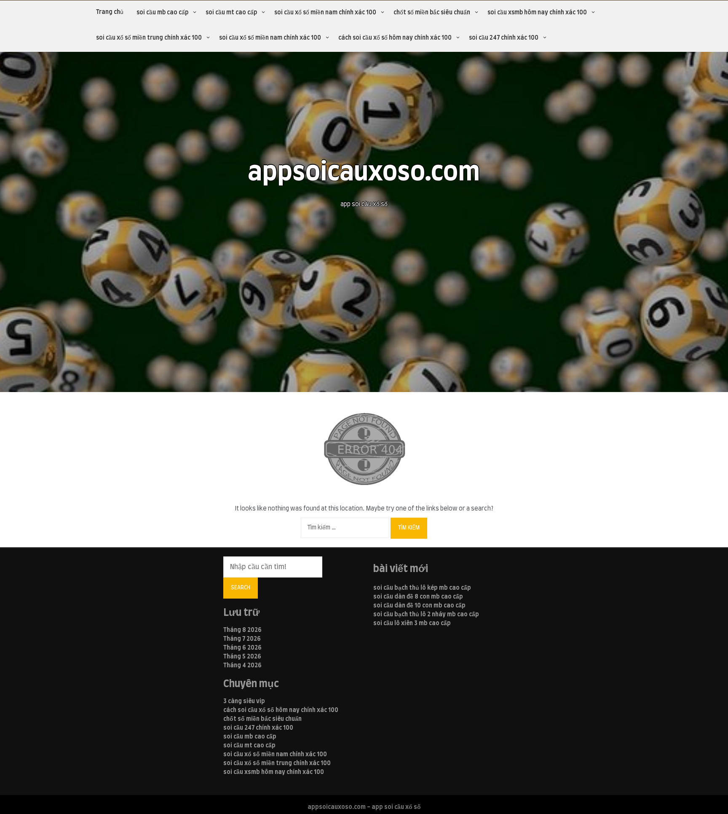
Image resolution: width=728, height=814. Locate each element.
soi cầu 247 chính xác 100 (503, 38)
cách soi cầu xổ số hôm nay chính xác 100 (395, 38)
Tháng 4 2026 (242, 666)
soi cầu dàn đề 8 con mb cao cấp (418, 597)
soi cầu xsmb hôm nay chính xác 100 (537, 13)
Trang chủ (109, 12)
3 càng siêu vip (244, 701)
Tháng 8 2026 (242, 630)
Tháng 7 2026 (242, 639)
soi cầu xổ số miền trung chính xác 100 (149, 38)
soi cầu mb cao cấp (162, 13)
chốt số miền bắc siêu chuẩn (431, 13)
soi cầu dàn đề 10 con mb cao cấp (419, 606)
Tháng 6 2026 (242, 648)
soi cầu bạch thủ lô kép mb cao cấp (422, 588)
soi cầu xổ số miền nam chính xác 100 (325, 13)
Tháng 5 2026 (242, 657)
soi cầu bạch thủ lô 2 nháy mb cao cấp (426, 615)
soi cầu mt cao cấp (231, 13)
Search (240, 587)
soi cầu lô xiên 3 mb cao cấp (412, 623)
